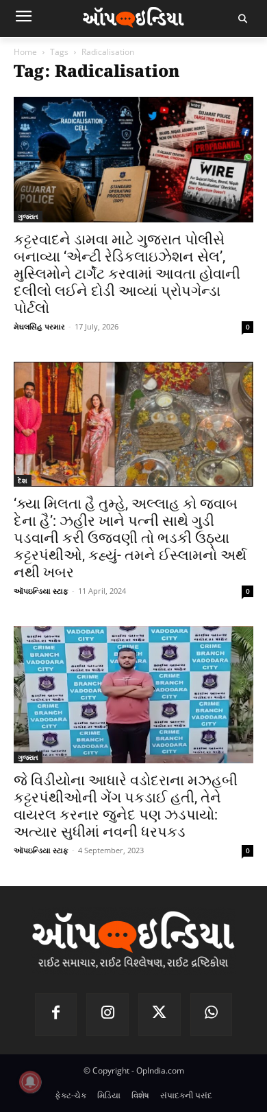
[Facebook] (56, 1014)
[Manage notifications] (30, 1082)
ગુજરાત (28, 216)
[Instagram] (107, 1014)
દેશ (22, 480)
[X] (159, 1014)
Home (25, 52)
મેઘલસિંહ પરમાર (39, 326)
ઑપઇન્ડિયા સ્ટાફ (41, 591)
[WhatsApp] (211, 1014)
